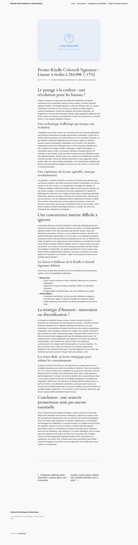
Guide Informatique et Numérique (63, 80)
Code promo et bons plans (87, 80)
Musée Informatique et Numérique (26, 3)
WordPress (22, 533)
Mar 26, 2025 (42, 80)
